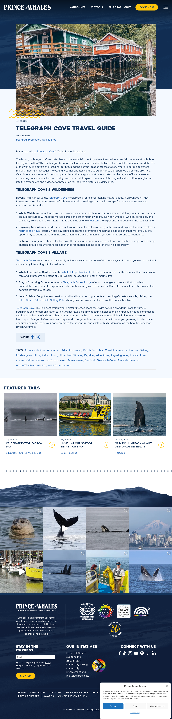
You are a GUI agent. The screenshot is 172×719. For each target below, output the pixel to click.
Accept (113, 706)
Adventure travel (71, 350)
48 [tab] (164, 471)
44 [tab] (151, 471)
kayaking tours (119, 355)
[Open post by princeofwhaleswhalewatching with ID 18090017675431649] (64, 571)
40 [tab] (137, 471)
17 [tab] (60, 471)
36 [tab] (124, 471)
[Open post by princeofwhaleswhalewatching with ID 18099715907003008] (150, 528)
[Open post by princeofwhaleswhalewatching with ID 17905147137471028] (21, 571)
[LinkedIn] (154, 653)
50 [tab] (171, 471)
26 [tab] (90, 471)
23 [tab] (80, 471)
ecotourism (131, 350)
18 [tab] (63, 471)
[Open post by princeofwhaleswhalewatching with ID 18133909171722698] (107, 571)
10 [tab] (37, 471)
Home (22, 692)
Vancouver (78, 7)
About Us (98, 692)
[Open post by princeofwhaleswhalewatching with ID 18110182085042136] (150, 571)
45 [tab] (154, 471)
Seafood (90, 360)
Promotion (34, 139)
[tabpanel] (30, 429)
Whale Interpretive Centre (77, 272)
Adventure (53, 350)
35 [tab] (121, 471)
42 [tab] (144, 471)
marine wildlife (25, 360)
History (54, 355)
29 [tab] (100, 471)
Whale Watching (25, 365)
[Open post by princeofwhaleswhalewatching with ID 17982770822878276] (107, 528)
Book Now (146, 7)
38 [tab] (131, 471)
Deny (135, 706)
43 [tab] (147, 471)
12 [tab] (43, 471)
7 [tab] (27, 471)
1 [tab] (6, 471)
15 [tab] (53, 471)
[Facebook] (120, 653)
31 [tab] (107, 471)
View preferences (157, 706)
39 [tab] (134, 471)
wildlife (41, 365)
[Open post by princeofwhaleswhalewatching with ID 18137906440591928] (64, 528)
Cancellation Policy (72, 696)
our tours (95, 220)
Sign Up (25, 675)
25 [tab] (87, 471)
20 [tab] (70, 471)
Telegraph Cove (120, 7)
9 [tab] (33, 471)
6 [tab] (23, 471)
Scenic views (75, 360)
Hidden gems (24, 355)
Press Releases (28, 696)
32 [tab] (111, 471)
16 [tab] (57, 471)
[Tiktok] (124, 653)
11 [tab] (40, 471)
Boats (9, 452)
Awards (48, 696)
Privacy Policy (135, 713)
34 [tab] (117, 471)
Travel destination (128, 360)
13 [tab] (47, 471)
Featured (21, 139)
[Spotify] (142, 653)
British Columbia (93, 350)
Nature (40, 360)
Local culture (138, 355)
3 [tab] (13, 471)
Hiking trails (41, 355)
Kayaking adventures (96, 355)
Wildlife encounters (59, 365)
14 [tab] (50, 471)
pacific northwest (56, 360)
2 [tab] (10, 471)
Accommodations (35, 350)
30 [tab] (104, 471)
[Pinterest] (148, 653)
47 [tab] (161, 471)
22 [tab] (77, 471)
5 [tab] (20, 471)
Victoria (97, 7)
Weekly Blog (49, 139)
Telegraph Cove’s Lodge (77, 282)
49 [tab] (168, 471)
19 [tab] (67, 471)
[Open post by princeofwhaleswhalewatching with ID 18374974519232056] (21, 528)
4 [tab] (16, 471)
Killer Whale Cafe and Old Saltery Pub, (42, 300)
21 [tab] (74, 471)
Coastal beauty (114, 350)
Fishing (144, 350)
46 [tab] (158, 471)
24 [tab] (84, 471)
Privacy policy (93, 709)
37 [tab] (127, 471)
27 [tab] (94, 471)
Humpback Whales (71, 355)
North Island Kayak (30, 231)
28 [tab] (97, 471)
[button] (166, 686)
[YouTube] (136, 654)
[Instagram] (130, 653)
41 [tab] (141, 471)
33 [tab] (114, 471)
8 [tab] (30, 471)
